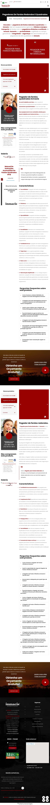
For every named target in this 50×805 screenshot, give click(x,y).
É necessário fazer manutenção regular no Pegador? (33, 340)
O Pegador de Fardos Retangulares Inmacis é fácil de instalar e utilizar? (34, 320)
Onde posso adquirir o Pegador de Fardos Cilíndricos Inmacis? (33, 652)
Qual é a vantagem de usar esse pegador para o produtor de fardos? (34, 646)
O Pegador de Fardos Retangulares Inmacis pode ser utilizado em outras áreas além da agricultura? (33, 334)
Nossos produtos (17, 18)
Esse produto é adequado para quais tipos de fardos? (34, 580)
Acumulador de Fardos (9, 69)
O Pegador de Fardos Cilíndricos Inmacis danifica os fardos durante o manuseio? (33, 585)
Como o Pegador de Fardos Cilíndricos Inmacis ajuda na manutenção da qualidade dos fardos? (33, 599)
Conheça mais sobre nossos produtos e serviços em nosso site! (12, 731)
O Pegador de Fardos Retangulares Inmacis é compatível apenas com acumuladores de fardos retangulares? (33, 302)
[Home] (12, 704)
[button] (2, 139)
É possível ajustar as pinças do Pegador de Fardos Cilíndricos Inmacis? (33, 627)
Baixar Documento (10, 180)
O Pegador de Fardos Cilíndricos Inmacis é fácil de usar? (33, 574)
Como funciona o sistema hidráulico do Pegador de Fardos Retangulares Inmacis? (33, 295)
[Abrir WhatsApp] (47, 802)
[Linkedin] (43, 800)
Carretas (5, 86)
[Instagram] (47, 797)
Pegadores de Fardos (8, 74)
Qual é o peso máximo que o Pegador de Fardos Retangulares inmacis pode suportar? (34, 308)
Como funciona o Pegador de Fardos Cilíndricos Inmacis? (32, 563)
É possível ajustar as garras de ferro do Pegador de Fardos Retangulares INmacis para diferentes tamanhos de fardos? (33, 314)
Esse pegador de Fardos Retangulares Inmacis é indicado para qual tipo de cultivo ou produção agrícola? (33, 327)
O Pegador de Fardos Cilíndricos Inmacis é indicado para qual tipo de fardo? (33, 616)
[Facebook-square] (43, 797)
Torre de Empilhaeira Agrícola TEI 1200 (8, 80)
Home (10, 18)
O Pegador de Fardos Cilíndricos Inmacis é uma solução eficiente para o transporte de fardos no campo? (33, 633)
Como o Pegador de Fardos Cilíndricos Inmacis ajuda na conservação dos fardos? (34, 621)
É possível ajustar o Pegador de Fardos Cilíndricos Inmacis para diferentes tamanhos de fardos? (33, 592)
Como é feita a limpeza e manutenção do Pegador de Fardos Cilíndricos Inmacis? (33, 610)
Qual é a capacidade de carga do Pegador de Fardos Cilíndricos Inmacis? (34, 569)
